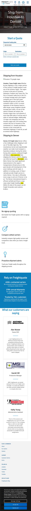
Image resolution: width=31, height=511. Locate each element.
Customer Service (6, 458)
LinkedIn (4, 467)
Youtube (4, 474)
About (3, 446)
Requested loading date (9, 42)
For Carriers (4, 449)
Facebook (4, 469)
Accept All (15, 504)
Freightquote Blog (6, 481)
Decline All (15, 508)
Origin (5, 51)
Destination (18, 51)
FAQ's (3, 460)
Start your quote (15, 65)
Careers (3, 451)
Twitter (3, 472)
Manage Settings (15, 501)
